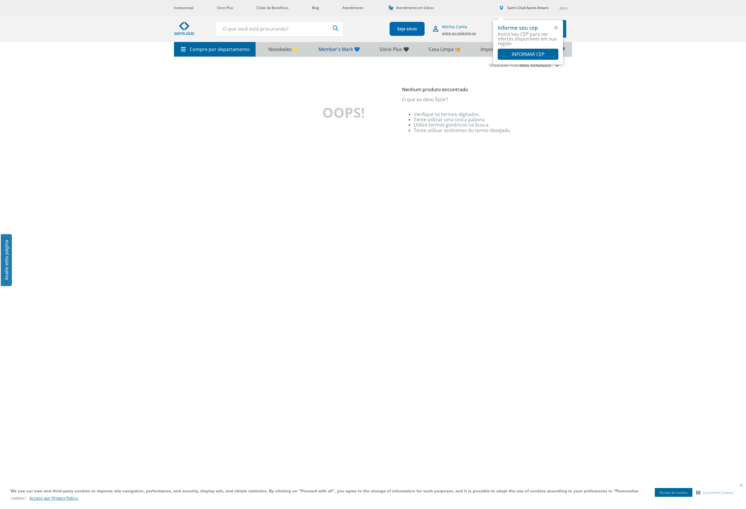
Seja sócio (407, 28)
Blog (315, 7)
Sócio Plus (225, 7)
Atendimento (352, 7)
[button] (714, 492)
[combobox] (279, 29)
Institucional (183, 7)
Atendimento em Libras (415, 7)
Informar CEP (528, 54)
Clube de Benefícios (272, 7)
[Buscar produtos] (336, 28)
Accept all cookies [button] (673, 492)
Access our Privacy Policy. (54, 498)
